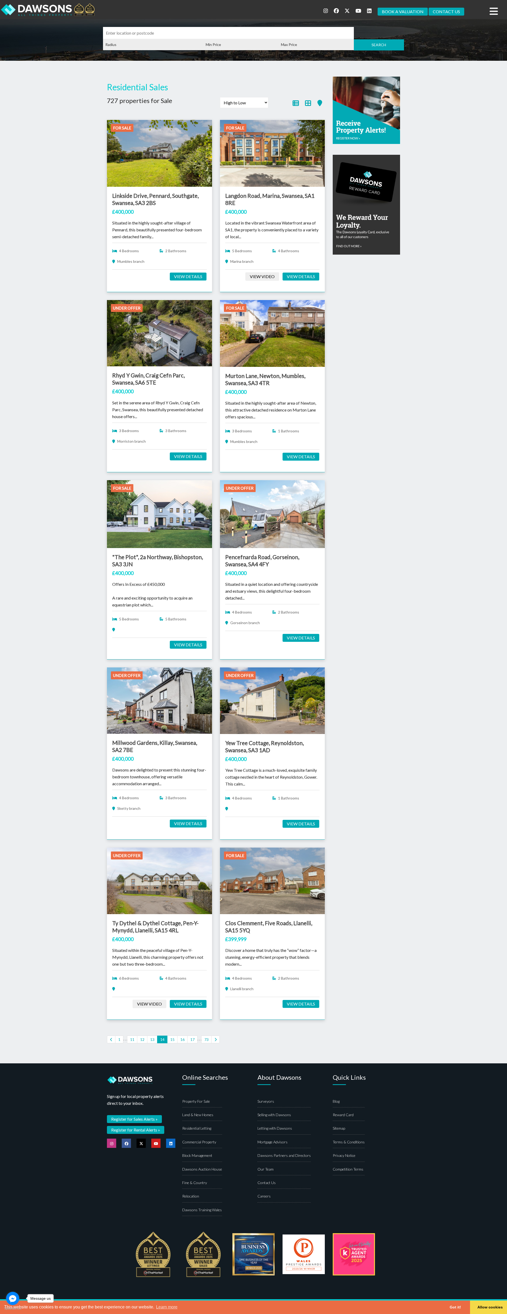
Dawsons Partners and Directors (284, 1155)
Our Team (265, 1169)
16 (182, 1039)
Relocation (190, 1196)
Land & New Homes (197, 1114)
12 (142, 1039)
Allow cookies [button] (490, 1307)
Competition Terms (348, 1169)
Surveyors (265, 1101)
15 (172, 1039)
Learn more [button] (166, 1307)
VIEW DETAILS (188, 276)
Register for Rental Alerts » (135, 1129)
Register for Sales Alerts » (134, 1118)
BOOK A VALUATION (403, 11)
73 (206, 1039)
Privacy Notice (344, 1155)
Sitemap (339, 1128)
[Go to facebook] (12, 1298)
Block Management (197, 1155)
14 (162, 1039)
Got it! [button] (455, 1307)
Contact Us (266, 1182)
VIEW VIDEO (262, 276)
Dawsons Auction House (202, 1169)
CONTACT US (446, 11)
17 (192, 1039)
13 (152, 1039)
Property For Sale (196, 1101)
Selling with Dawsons (274, 1114)
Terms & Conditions (349, 1142)
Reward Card (343, 1114)
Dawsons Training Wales (202, 1210)
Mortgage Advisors (272, 1142)
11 (132, 1039)
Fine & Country (194, 1182)
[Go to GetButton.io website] (12, 1308)
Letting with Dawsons (274, 1128)
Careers (264, 1196)
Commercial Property (199, 1142)
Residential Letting (196, 1128)
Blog (336, 1101)
